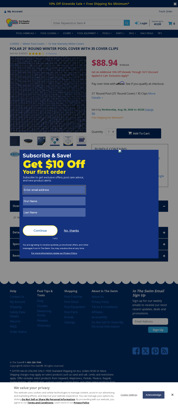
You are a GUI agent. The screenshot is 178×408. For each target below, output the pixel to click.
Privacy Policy (81, 402)
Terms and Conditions (40, 402)
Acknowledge (153, 394)
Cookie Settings (129, 394)
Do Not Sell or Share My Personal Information (48, 399)
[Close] (172, 394)
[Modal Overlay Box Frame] (89, 204)
